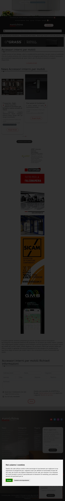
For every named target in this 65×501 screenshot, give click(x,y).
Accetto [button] (9, 480)
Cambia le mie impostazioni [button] (21, 480)
